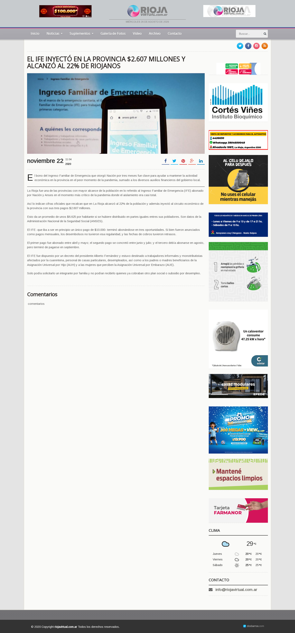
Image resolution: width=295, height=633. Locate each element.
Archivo (155, 33)
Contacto (175, 33)
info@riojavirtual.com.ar (236, 589)
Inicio (35, 33)
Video (137, 33)
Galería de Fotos (113, 33)
